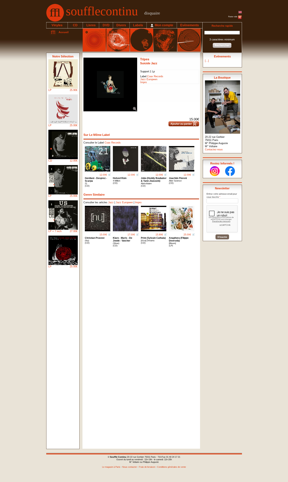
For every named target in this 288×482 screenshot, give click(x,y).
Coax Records (155, 76)
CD (75, 25)
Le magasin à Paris (111, 467)
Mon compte (163, 25)
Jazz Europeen (148, 79)
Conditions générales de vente (171, 467)
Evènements (189, 25)
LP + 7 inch (62, 231)
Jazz (111, 202)
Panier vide (233, 17)
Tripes (144, 59)
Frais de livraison (147, 467)
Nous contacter (129, 467)
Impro (143, 82)
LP (62, 90)
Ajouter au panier (183, 123)
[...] (207, 60)
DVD (106, 25)
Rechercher (222, 45)
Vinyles (57, 25)
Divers (121, 25)
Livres (91, 25)
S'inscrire (222, 236)
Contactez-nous (214, 149)
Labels (138, 25)
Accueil (63, 32)
